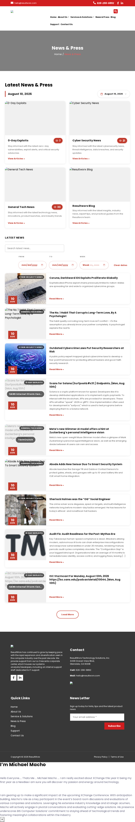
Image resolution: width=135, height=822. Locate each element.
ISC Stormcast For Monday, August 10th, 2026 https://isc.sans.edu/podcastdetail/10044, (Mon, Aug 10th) (84, 579)
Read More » (56, 298)
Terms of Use (117, 756)
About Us (63, 17)
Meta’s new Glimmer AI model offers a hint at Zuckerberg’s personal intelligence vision (79, 430)
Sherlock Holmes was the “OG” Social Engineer (79, 499)
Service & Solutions (22, 716)
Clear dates (120, 265)
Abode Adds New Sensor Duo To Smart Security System (85, 464)
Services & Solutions (81, 17)
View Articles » (16, 158)
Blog (113, 17)
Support (54, 24)
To (50, 256)
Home (53, 17)
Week (82, 256)
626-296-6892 (105, 3)
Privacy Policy (101, 756)
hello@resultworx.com (85, 675)
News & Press (102, 17)
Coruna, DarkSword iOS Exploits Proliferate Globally (83, 278)
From (21, 256)
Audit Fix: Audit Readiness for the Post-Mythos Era (82, 534)
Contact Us (67, 24)
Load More (67, 614)
